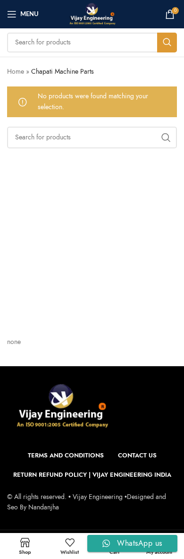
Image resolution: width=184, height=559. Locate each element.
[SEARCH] (167, 42)
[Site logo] (92, 13)
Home (15, 71)
